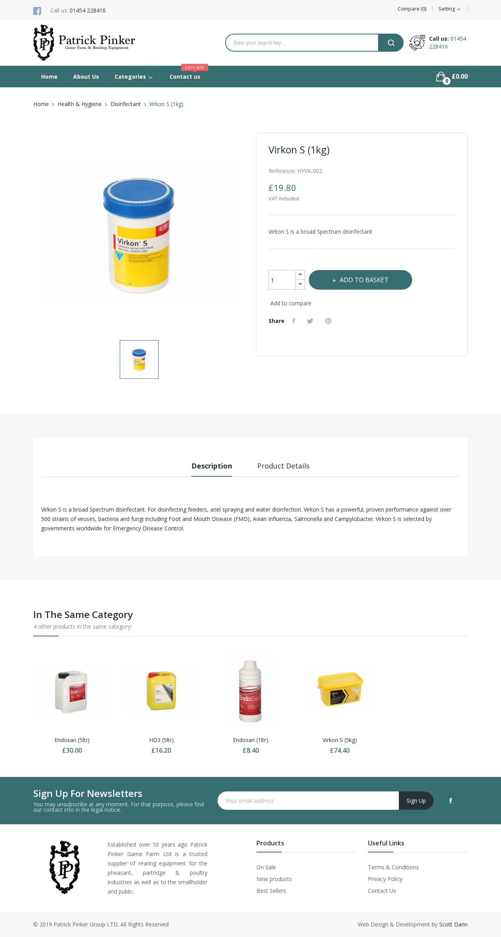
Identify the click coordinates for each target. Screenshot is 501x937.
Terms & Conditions (393, 867)
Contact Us (382, 890)
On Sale (266, 867)
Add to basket (364, 280)
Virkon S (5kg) (340, 740)
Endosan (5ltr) (72, 740)
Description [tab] (211, 465)
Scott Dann (453, 924)
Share (294, 321)
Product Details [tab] (283, 465)
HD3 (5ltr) (161, 740)
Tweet (311, 321)
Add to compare (291, 303)
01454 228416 (88, 10)
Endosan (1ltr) (250, 740)
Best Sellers (271, 890)
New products (274, 879)
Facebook (450, 801)
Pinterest (329, 321)
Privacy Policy (385, 879)
